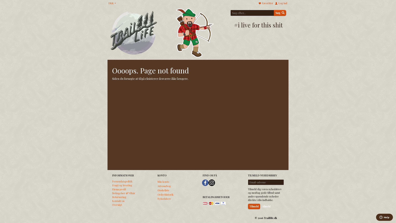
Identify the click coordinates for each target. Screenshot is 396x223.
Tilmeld (254, 206)
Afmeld (266, 206)
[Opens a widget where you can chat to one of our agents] (384, 217)
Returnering (119, 197)
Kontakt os (118, 201)
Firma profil (119, 189)
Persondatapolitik (122, 181)
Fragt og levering (122, 185)
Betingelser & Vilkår (123, 193)
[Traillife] (134, 32)
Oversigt (117, 204)
